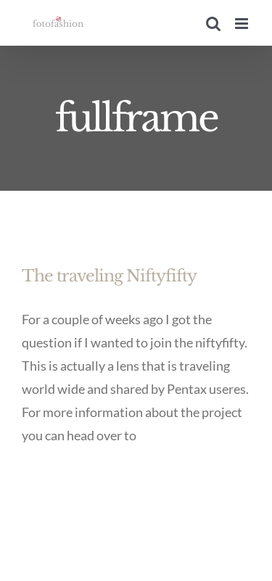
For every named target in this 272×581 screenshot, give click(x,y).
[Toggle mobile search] (213, 23)
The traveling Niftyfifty (109, 276)
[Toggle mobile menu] (242, 23)
